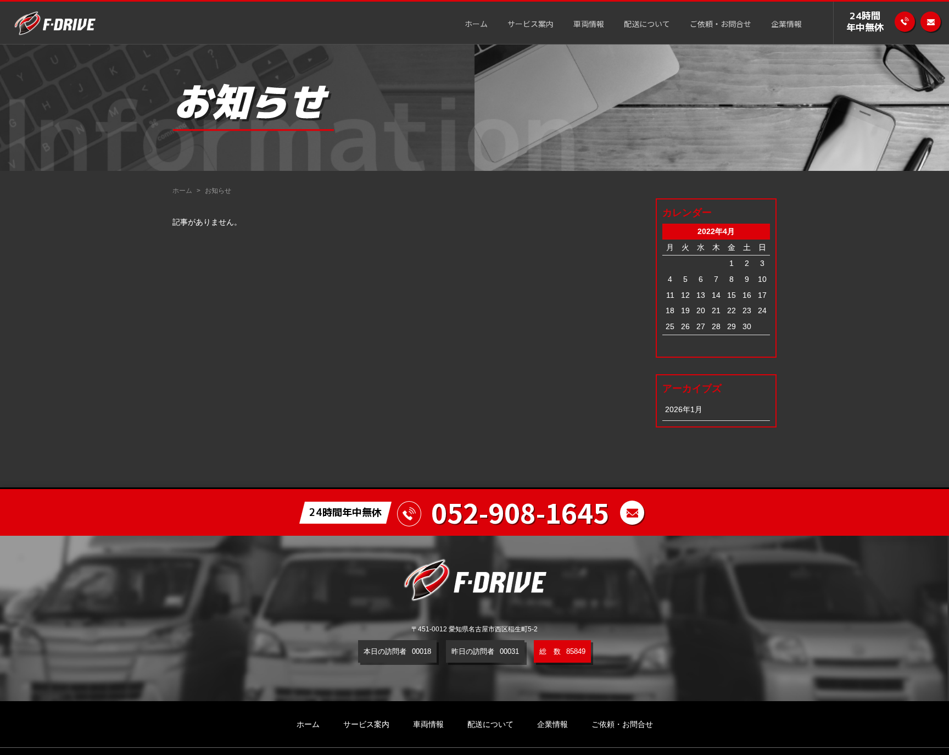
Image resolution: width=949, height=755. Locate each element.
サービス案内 (530, 25)
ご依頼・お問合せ (720, 25)
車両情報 (588, 25)
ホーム (476, 25)
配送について (647, 25)
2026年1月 (683, 409)
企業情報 (786, 25)
